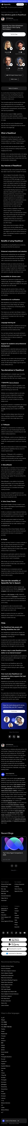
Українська (4, 1061)
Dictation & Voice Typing (7, 966)
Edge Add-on (4, 898)
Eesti (2, 1091)
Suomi (2, 1038)
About (16, 908)
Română (3, 1077)
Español (3, 1063)
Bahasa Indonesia (5, 1103)
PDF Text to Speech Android (8, 971)
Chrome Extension (6, 896)
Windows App (4, 891)
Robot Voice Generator (7, 982)
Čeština (3, 1029)
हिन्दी (2, 1043)
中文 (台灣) (4, 1024)
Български (3, 1082)
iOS (8, 594)
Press (16, 924)
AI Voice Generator (19, 884)
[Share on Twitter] (14, 736)
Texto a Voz (4, 1003)
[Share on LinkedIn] (18, 736)
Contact (17, 911)
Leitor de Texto (5, 1005)
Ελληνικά (3, 1096)
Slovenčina (4, 1086)
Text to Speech (7, 27)
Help (16, 920)
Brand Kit (17, 927)
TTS (6, 7)
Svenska (3, 1068)
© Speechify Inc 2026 (14, 1123)
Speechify (3, 385)
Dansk (2, 1031)
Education (3, 915)
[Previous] (12, 865)
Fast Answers (6, 29)
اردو (2, 1112)
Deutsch (3, 1040)
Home (2, 7)
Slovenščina (4, 1089)
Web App (3, 893)
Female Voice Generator (7, 975)
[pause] (3, 1121)
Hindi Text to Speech (6, 996)
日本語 (3, 1047)
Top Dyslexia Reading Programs (9, 980)
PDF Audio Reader (6, 989)
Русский (3, 1059)
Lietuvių (3, 1098)
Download (3, 900)
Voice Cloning (18, 889)
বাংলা (2, 1105)
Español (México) (5, 1066)
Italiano (3, 1045)
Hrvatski (3, 1093)
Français (3, 1036)
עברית (2, 1100)
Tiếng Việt (3, 1075)
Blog (16, 913)
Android (12, 594)
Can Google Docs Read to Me (9, 991)
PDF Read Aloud (5, 998)
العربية (2, 1017)
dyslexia (18, 281)
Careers (17, 915)
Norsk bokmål (4, 1052)
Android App (4, 886)
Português (3, 1080)
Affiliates (17, 917)
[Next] (16, 865)
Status (16, 922)
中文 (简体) (4, 1022)
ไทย (2, 1070)
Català (2, 1107)
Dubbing (17, 886)
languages (15, 596)
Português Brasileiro (6, 1057)
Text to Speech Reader (7, 973)
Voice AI (14, 26)
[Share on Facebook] (9, 736)
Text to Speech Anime (6, 984)
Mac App (3, 889)
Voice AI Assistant (5, 968)
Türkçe (3, 1073)
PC (18, 594)
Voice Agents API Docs (7, 921)
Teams (2, 912)
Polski (2, 1054)
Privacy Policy (4, 1123)
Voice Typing (16, 27)
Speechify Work (19, 891)
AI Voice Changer (5, 987)
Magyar (3, 1020)
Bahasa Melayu (5, 1110)
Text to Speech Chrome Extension (10, 994)
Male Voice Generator (6, 977)
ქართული (4, 1084)
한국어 (3, 1050)
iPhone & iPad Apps (6, 884)
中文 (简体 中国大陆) (6, 1027)
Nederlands (4, 1033)
